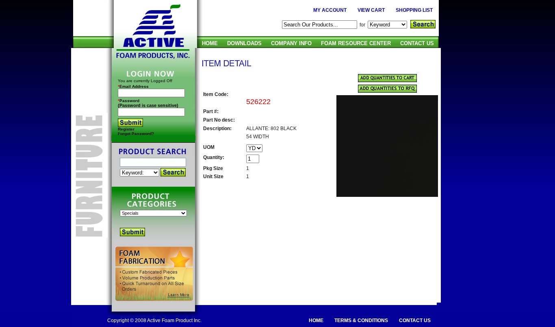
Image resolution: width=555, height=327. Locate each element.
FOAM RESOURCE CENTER (356, 43)
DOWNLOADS (244, 43)
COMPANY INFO (291, 43)
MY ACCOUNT (330, 10)
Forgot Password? (136, 133)
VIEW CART (371, 10)
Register (126, 129)
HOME (210, 43)
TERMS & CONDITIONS (361, 320)
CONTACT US (417, 43)
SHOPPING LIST (414, 10)
